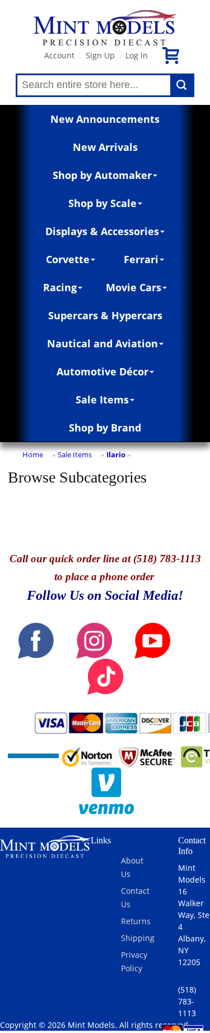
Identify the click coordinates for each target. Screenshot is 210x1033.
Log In (136, 55)
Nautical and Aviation (102, 343)
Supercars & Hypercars (105, 315)
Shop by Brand (105, 427)
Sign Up (100, 55)
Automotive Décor (102, 371)
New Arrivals (105, 147)
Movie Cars (133, 287)
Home (32, 454)
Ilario (115, 454)
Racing (60, 287)
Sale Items (102, 399)
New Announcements (105, 119)
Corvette (68, 259)
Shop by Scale (102, 203)
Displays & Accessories (102, 231)
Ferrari (141, 259)
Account (59, 55)
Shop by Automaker (102, 175)
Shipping (138, 938)
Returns (136, 921)
